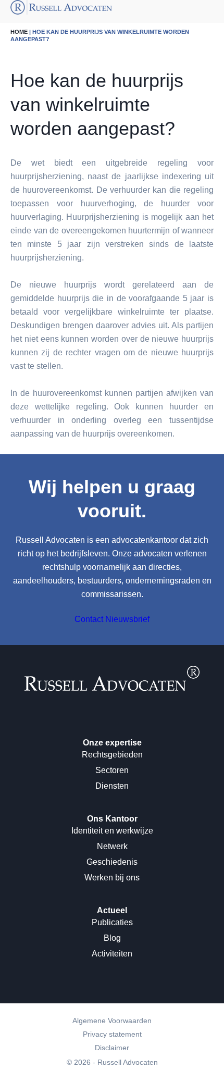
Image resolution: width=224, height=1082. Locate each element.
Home (19, 32)
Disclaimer (112, 1047)
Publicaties (112, 922)
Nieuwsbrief (127, 619)
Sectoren (112, 770)
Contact (88, 619)
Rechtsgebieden (112, 754)
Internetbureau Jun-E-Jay (151, 1076)
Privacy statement (112, 1034)
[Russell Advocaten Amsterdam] (112, 687)
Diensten (112, 785)
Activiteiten (112, 953)
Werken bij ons (112, 877)
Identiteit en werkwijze (112, 830)
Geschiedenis (112, 861)
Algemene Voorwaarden (112, 1020)
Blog (112, 938)
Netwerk (112, 846)
